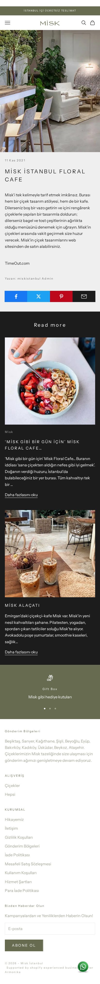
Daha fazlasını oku (21, 494)
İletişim (11, 828)
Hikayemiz (14, 819)
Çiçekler (12, 785)
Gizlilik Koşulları (19, 837)
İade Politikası (17, 854)
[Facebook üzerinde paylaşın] (16, 296)
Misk (9, 432)
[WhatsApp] (83, 967)
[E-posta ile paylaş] (84, 296)
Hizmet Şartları (18, 881)
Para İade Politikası (22, 890)
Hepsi (10, 794)
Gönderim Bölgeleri (22, 846)
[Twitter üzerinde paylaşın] (38, 296)
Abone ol (24, 945)
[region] (50, 687)
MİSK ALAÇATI (22, 605)
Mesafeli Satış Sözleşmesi (28, 863)
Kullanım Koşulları (21, 872)
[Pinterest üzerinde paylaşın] (61, 296)
